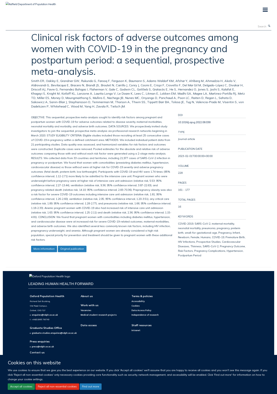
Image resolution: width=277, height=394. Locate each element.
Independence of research (145, 315)
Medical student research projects (99, 315)
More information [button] (44, 248)
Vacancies (86, 310)
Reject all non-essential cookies (57, 386)
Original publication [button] (72, 248)
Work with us (89, 305)
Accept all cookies (21, 386)
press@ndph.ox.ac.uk (43, 346)
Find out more (90, 386)
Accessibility (138, 301)
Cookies (136, 305)
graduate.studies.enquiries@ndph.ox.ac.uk (54, 333)
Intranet (136, 330)
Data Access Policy (141, 310)
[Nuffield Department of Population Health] (31, 2)
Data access (89, 325)
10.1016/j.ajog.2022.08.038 (194, 122)
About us (87, 296)
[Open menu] (265, 10)
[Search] (269, 26)
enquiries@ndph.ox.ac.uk (45, 315)
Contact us (37, 352)
